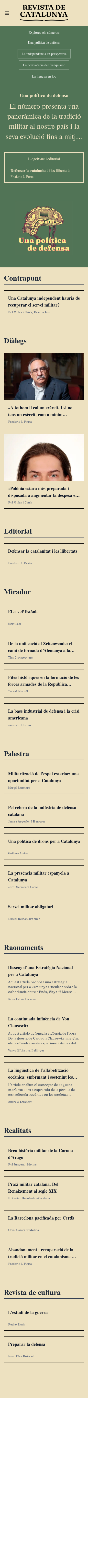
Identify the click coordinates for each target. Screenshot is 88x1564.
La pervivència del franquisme (44, 65)
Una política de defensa (44, 42)
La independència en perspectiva (44, 53)
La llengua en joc (44, 76)
